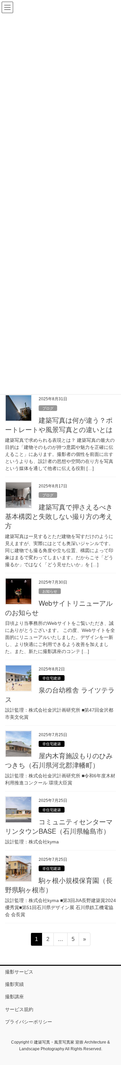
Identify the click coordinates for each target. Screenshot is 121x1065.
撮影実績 (14, 984)
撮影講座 (14, 996)
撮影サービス (19, 971)
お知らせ (49, 591)
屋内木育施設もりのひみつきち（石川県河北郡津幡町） (59, 760)
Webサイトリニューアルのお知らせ (59, 607)
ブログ (47, 408)
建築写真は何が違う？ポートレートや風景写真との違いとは (59, 424)
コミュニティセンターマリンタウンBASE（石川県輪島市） (59, 826)
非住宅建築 (51, 678)
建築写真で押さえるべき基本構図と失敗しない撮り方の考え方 (59, 516)
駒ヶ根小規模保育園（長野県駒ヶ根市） (59, 884)
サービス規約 (19, 1009)
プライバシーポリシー (28, 1021)
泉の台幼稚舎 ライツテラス (60, 694)
